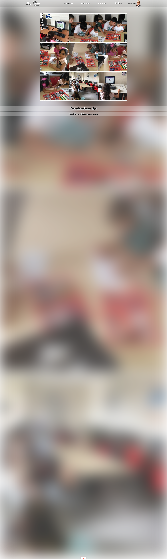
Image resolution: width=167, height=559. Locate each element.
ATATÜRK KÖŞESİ (132, 3)
